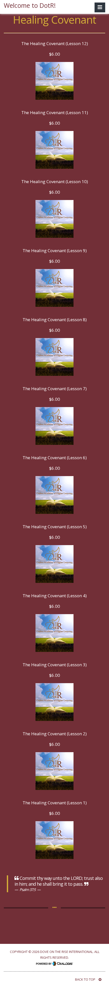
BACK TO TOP (85, 979)
